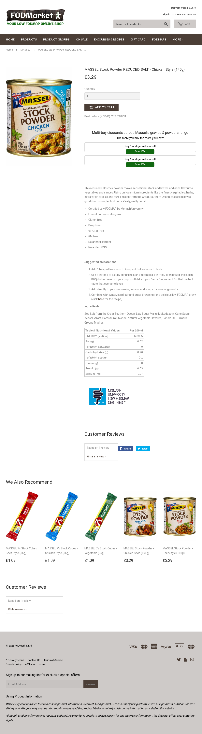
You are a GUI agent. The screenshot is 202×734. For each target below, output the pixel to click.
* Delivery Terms (15, 660)
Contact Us (34, 660)
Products (29, 39)
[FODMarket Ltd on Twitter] (179, 660)
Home (10, 39)
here (101, 299)
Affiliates (30, 664)
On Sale (82, 39)
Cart (188, 23)
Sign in (166, 14)
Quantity (89, 88)
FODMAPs (159, 39)
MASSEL (25, 49)
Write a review (95, 456)
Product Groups (56, 39)
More (177, 39)
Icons (42, 664)
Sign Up (90, 684)
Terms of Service (53, 660)
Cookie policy (14, 664)
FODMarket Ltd (23, 645)
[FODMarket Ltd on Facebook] (185, 660)
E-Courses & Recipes (109, 39)
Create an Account (185, 14)
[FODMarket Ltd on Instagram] (192, 660)
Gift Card (138, 39)
